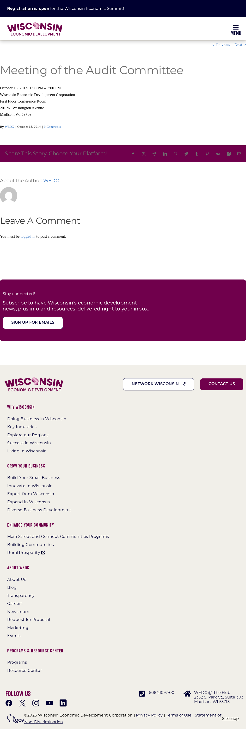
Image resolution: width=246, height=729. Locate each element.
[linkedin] (63, 703)
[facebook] (9, 703)
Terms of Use (178, 715)
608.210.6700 (162, 692)
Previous (223, 45)
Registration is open (28, 8)
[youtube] (49, 703)
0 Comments (52, 126)
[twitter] (22, 703)
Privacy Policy (149, 715)
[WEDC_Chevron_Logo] (34, 24)
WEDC (9, 126)
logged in (28, 236)
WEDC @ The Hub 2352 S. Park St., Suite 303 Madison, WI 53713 (218, 697)
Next (238, 45)
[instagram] (35, 703)
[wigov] (15, 716)
